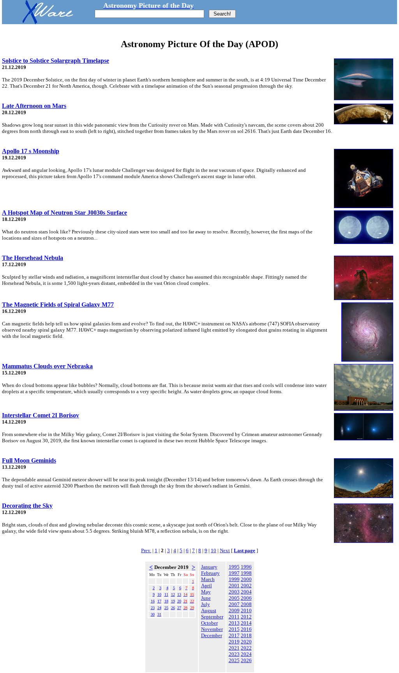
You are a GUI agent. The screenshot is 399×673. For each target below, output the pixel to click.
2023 (234, 654)
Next (225, 550)
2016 (246, 629)
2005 (234, 598)
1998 (246, 573)
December (211, 635)
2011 (234, 617)
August (208, 610)
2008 (246, 604)
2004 (246, 592)
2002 (246, 585)
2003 (234, 592)
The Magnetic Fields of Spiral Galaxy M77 (58, 304)
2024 (246, 654)
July (205, 604)
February (210, 573)
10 (213, 550)
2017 (234, 635)
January (209, 567)
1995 (234, 567)
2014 (246, 623)
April (206, 585)
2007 (234, 604)
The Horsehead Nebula (32, 257)
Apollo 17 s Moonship (30, 151)
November (212, 629)
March (208, 579)
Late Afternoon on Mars (34, 105)
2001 (234, 585)
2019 (234, 642)
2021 (234, 648)
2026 (246, 660)
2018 (246, 635)
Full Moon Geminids (29, 460)
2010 (246, 610)
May (206, 592)
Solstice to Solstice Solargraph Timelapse (55, 60)
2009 (234, 610)
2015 (234, 629)
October (209, 623)
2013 (234, 623)
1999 (234, 579)
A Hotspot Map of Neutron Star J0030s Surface (64, 212)
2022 (246, 648)
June (206, 598)
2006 (246, 598)
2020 (246, 642)
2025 (234, 660)
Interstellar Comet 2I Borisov (40, 415)
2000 (246, 579)
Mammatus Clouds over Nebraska (47, 366)
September (212, 617)
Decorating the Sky (27, 505)
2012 (246, 617)
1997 (234, 573)
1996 (246, 567)
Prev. (146, 550)
